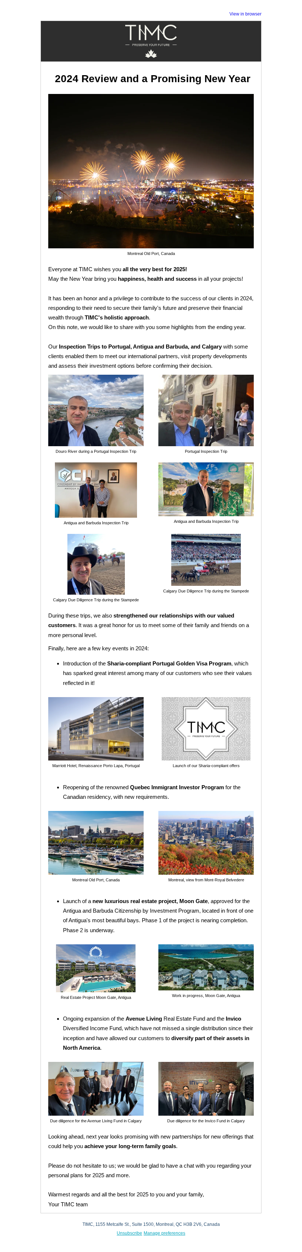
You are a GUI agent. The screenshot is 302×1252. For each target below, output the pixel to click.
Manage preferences (164, 1233)
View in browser (245, 14)
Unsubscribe (129, 1233)
